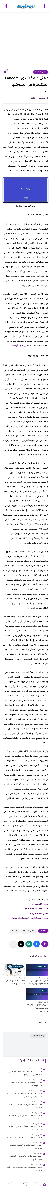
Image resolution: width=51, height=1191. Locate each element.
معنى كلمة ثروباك (20, 346)
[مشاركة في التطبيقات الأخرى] (13, 944)
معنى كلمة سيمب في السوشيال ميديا (15, 982)
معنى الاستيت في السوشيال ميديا (30, 918)
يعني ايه (15, 931)
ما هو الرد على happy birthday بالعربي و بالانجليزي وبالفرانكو (24, 1073)
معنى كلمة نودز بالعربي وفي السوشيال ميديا (25, 1117)
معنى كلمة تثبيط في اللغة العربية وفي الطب (38, 982)
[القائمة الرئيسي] (46, 6)
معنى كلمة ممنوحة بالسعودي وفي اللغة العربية (24, 1169)
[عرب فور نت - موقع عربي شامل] (25, 6)
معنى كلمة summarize (36, 909)
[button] (36, 944)
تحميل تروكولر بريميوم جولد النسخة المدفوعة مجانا (26, 1084)
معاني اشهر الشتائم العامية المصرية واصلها (25, 1147)
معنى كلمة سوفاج (38, 914)
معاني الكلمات (40, 72)
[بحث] (5, 6)
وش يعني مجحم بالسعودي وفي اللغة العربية (25, 1106)
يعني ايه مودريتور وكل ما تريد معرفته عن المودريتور (37, 1008)
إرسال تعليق (38, 1036)
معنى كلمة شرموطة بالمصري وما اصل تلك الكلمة (25, 1128)
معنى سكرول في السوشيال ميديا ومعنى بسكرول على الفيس (24, 1095)
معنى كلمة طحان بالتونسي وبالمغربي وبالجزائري (25, 1158)
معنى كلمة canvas (39, 904)
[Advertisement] (25, 42)
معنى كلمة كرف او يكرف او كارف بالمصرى (23, 1138)
